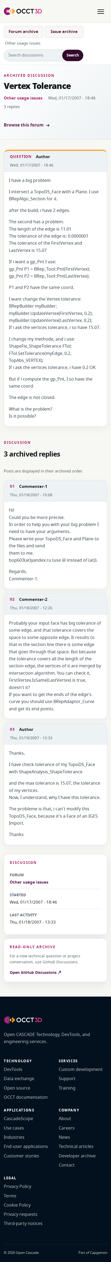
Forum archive (23, 32)
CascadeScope (18, 1119)
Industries (14, 1137)
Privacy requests (20, 1214)
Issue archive (64, 32)
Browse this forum (24, 125)
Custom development (81, 1069)
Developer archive (77, 1156)
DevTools (13, 1069)
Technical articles (76, 1146)
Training (67, 1088)
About (65, 1119)
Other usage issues (23, 98)
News (64, 1137)
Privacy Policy (17, 1186)
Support (67, 1078)
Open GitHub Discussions (34, 972)
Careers (67, 1128)
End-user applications (26, 1146)
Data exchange (19, 1078)
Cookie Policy (17, 1205)
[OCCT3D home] (23, 11)
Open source (17, 1088)
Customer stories (21, 1156)
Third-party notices (23, 1223)
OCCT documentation (26, 1097)
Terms (10, 1196)
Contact (67, 1165)
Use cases (14, 1128)
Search (73, 55)
